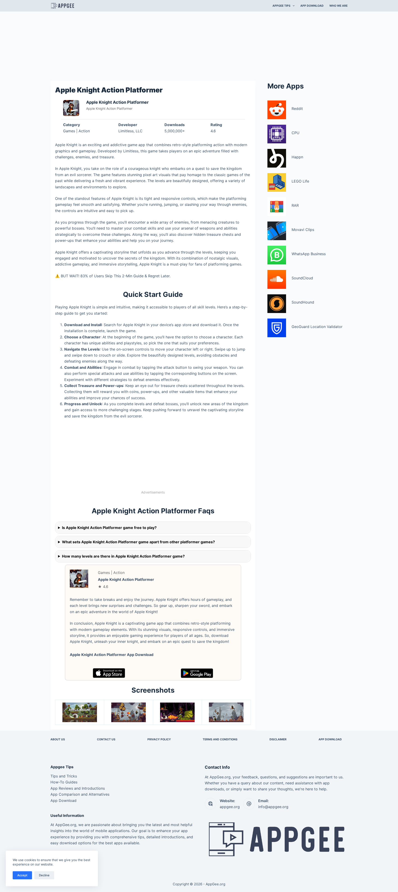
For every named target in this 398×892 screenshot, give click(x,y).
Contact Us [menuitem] (106, 739)
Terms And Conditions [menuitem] (220, 739)
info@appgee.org (273, 806)
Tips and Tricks (63, 776)
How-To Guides (63, 782)
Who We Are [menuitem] (338, 5)
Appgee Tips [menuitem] (281, 5)
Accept (22, 875)
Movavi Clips (303, 229)
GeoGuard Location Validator (317, 326)
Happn (297, 157)
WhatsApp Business (309, 253)
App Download (63, 800)
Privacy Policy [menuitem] (159, 739)
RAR (295, 205)
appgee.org (230, 806)
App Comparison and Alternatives (79, 794)
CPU (295, 132)
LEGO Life (300, 181)
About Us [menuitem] (57, 739)
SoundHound (303, 302)
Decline (44, 875)
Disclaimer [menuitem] (278, 739)
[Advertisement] (199, 45)
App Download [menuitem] (312, 5)
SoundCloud (302, 278)
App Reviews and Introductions (77, 788)
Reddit (297, 108)
